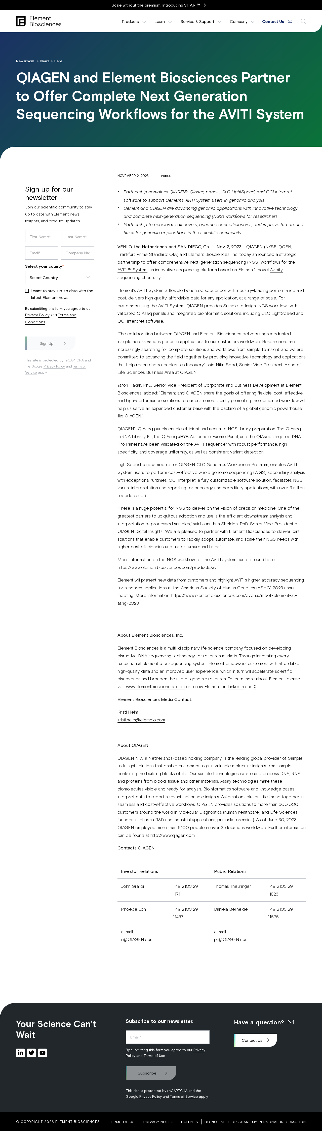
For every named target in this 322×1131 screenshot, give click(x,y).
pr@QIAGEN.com (231, 939)
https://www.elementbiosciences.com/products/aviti (168, 567)
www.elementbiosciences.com (155, 686)
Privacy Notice (159, 1122)
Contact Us (252, 1040)
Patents (189, 1122)
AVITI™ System (132, 269)
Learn (159, 21)
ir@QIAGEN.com (137, 939)
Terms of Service (184, 1096)
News (44, 61)
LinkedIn (236, 686)
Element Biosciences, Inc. (213, 254)
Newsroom (25, 61)
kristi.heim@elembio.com (141, 719)
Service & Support (197, 21)
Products (130, 21)
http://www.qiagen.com (172, 835)
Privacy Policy (37, 314)
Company (239, 21)
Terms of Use (154, 1055)
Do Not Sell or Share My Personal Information (255, 1122)
